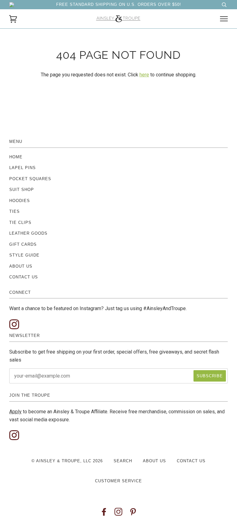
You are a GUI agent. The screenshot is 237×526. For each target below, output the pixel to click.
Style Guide (24, 255)
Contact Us (23, 277)
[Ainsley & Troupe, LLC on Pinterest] (133, 513)
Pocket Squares (30, 178)
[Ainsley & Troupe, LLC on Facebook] (104, 513)
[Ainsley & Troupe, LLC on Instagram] (118, 513)
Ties (14, 211)
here (144, 75)
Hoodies (19, 200)
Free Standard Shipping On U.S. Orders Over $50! (118, 4)
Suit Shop (21, 189)
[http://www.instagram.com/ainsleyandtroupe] (14, 325)
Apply (15, 412)
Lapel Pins (22, 167)
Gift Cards (23, 244)
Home (16, 157)
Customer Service (118, 481)
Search (123, 461)
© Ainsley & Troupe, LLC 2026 (67, 461)
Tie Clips (20, 222)
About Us (20, 266)
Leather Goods (28, 233)
